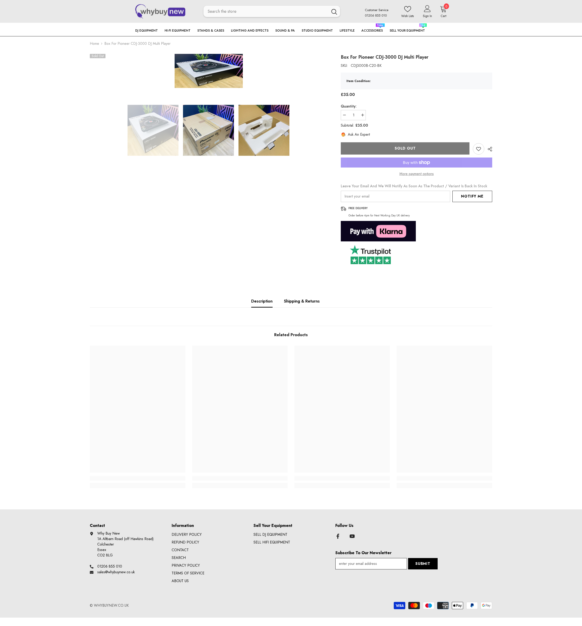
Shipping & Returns (302, 301)
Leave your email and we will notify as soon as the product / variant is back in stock (414, 186)
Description (262, 301)
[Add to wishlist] (478, 149)
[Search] (271, 11)
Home (94, 43)
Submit (422, 563)
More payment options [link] (416, 173)
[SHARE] (488, 149)
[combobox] (265, 11)
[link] (137, 478)
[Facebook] (337, 536)
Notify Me (472, 196)
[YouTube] (352, 536)
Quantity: (348, 106)
